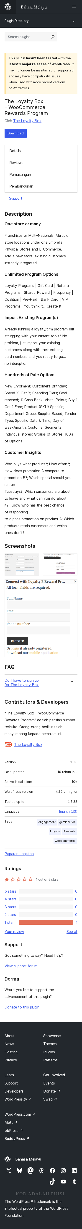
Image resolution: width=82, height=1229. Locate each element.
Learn (9, 1075)
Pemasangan (20, 174)
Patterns (50, 1060)
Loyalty (55, 831)
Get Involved (54, 1075)
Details (15, 150)
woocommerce (65, 840)
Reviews (16, 162)
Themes (50, 1043)
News (9, 1043)
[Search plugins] (52, 36)
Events (49, 1083)
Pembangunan (21, 186)
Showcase (52, 1035)
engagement (47, 822)
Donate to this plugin (22, 1007)
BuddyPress (17, 1138)
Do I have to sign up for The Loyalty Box (22, 682)
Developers (14, 1091)
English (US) (68, 811)
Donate (51, 1091)
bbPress (14, 1130)
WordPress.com (20, 1114)
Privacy (11, 1060)
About (10, 1035)
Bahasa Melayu (28, 1159)
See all (72, 931)
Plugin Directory (17, 21)
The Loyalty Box (27, 120)
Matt (11, 1122)
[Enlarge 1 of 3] (33, 559)
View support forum (21, 966)
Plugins (49, 1052)
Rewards (70, 831)
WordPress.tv (18, 1099)
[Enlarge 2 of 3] (71, 559)
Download (16, 133)
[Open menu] (74, 7)
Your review (14, 931)
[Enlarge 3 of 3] (71, 585)
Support (15, 198)
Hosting (11, 1052)
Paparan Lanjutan (19, 853)
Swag (50, 1099)
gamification (67, 822)
